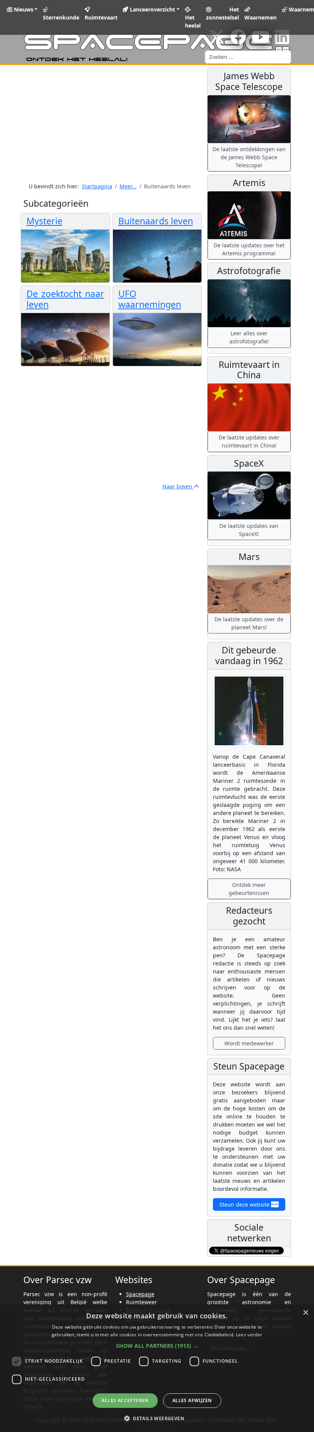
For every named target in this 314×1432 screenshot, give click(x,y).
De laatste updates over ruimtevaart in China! (249, 441)
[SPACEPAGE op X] (217, 40)
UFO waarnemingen (149, 298)
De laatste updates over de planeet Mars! (248, 623)
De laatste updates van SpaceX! (248, 529)
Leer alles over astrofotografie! (249, 337)
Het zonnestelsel (222, 13)
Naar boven (178, 486)
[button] (157, 1346)
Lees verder (249, 1334)
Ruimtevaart (101, 17)
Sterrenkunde (61, 17)
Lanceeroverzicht (151, 9)
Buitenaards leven (155, 221)
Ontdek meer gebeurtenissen (249, 888)
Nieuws (22, 9)
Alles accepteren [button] (125, 1400)
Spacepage (140, 1294)
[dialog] (157, 1368)
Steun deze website (245, 1204)
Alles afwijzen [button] (192, 1400)
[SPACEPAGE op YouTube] (261, 40)
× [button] (305, 1313)
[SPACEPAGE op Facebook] (238, 40)
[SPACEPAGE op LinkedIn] (282, 40)
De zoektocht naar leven (65, 298)
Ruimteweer (141, 1302)
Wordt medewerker (249, 1043)
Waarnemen (260, 17)
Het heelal (193, 21)
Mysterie (44, 221)
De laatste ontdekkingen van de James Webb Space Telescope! (249, 157)
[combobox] (248, 57)
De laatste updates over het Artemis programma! (249, 249)
